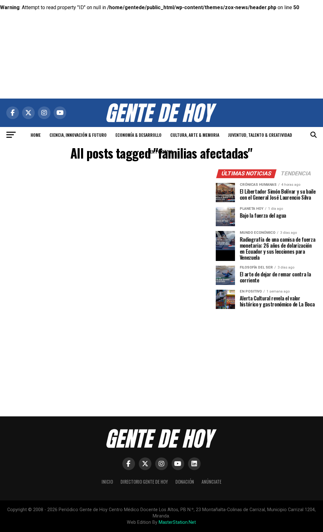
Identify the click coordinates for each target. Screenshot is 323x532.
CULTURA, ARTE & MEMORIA (194, 134)
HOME (36, 134)
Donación (184, 481)
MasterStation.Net (177, 522)
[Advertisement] (161, 44)
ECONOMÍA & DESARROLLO (138, 134)
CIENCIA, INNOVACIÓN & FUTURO (78, 134)
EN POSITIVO (161, 151)
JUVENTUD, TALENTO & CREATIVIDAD (260, 134)
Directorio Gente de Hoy (144, 481)
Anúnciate (211, 481)
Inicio (107, 481)
